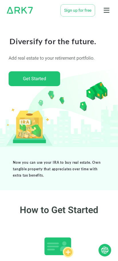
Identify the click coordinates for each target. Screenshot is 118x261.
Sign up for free (77, 10)
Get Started (34, 78)
